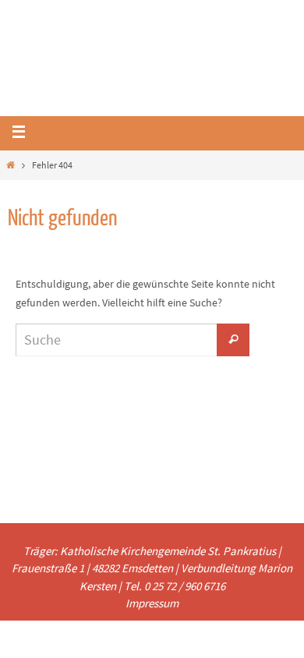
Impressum (152, 603)
